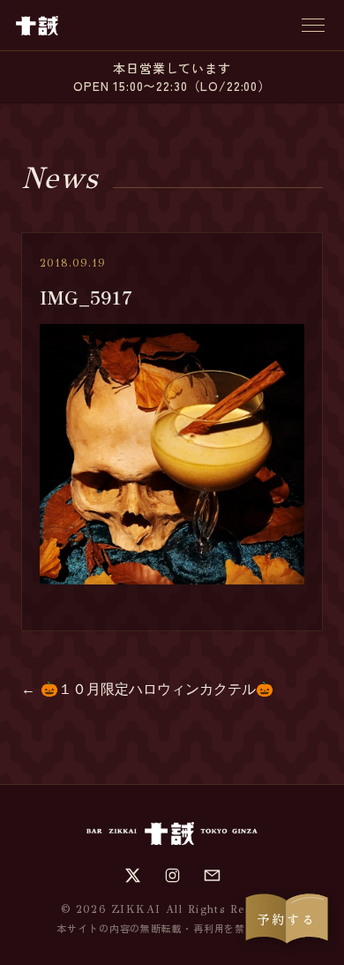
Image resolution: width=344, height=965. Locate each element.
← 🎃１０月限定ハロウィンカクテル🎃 (147, 689)
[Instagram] (172, 875)
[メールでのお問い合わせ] (212, 875)
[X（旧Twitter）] (132, 875)
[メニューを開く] (313, 25)
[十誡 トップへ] (37, 25)
